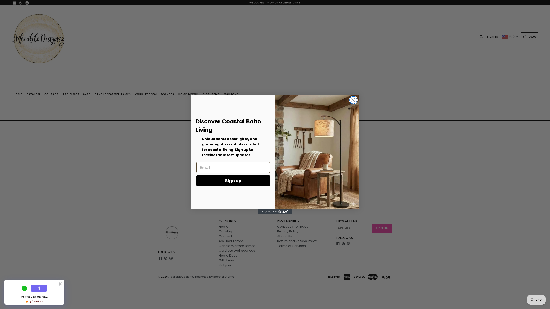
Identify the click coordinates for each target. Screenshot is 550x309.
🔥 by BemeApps (34, 301)
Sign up (233, 181)
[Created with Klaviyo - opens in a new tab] (275, 211)
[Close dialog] (353, 100)
